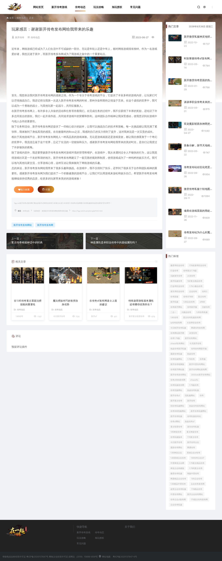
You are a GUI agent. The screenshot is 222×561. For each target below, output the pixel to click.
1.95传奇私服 (202, 312)
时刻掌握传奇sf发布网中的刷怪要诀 (198, 58)
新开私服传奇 (176, 281)
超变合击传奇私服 (178, 489)
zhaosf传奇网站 (177, 343)
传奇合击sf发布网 (178, 499)
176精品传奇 (196, 489)
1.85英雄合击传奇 (178, 458)
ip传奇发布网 (176, 322)
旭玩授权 (117, 7)
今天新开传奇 (195, 343)
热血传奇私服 (193, 390)
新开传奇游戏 (59, 7)
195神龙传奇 (176, 432)
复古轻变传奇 (176, 426)
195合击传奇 (196, 478)
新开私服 (174, 302)
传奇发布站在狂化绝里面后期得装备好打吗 (198, 167)
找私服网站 (190, 395)
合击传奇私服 (176, 504)
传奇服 (203, 359)
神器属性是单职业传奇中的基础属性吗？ (114, 242)
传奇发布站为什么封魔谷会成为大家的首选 (198, 232)
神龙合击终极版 (177, 468)
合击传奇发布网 (197, 484)
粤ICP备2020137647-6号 (125, 556)
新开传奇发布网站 (22, 225)
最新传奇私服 (176, 354)
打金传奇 (174, 270)
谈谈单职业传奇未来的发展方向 (198, 102)
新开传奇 (191, 400)
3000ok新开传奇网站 (200, 374)
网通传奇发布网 (198, 328)
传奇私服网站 (176, 359)
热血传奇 (191, 354)
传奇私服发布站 (194, 416)
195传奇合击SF (197, 458)
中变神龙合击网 (177, 463)
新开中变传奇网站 (197, 364)
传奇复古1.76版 (190, 270)
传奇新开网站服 (177, 369)
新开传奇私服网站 (198, 411)
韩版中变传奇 (193, 473)
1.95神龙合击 (176, 452)
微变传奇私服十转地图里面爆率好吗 (198, 189)
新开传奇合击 (193, 442)
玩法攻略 (98, 7)
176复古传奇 (192, 437)
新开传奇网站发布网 (198, 369)
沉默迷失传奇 (176, 276)
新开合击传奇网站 (195, 494)
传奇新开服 (192, 307)
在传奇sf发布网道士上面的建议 (103, 302)
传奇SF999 (188, 296)
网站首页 (38, 7)
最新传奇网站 (176, 447)
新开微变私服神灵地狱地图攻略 (198, 36)
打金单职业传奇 (177, 286)
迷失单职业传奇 (177, 291)
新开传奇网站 (191, 338)
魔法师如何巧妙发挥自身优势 (65, 302)
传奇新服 (174, 296)
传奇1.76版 (175, 338)
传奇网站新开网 (177, 333)
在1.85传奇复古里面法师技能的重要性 (28, 302)
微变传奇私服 (176, 473)
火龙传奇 (191, 276)
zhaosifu (194, 380)
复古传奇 (202, 296)
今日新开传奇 (176, 442)
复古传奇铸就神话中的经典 (27, 242)
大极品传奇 (186, 312)
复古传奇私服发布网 (192, 317)
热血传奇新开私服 (178, 348)
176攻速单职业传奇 (197, 265)
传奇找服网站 (176, 390)
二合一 (173, 312)
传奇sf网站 (175, 421)
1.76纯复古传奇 (195, 468)
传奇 (202, 395)
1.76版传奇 (194, 385)
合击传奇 (193, 291)
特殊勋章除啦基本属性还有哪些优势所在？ (141, 302)
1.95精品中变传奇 (178, 484)
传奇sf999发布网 (177, 380)
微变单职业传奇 (177, 265)
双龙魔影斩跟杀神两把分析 (198, 123)
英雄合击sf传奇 (193, 452)
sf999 (202, 302)
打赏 (47, 189)
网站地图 (106, 556)
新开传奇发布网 (45, 225)
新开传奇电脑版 (177, 364)
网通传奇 (191, 447)
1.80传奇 (174, 317)
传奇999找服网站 (178, 411)
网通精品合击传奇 (178, 478)
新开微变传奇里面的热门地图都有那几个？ (198, 80)
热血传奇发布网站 (197, 406)
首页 (11, 17)
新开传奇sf (175, 395)
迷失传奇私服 (193, 426)
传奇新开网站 (176, 307)
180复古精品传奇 (194, 281)
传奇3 (204, 291)
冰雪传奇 (193, 333)
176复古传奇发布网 (199, 499)
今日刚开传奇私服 (178, 328)
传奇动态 (80, 7)
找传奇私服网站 (177, 406)
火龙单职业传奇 (194, 322)
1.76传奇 (191, 359)
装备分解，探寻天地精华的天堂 (198, 145)
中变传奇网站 (176, 494)
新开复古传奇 (176, 400)
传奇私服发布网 (177, 385)
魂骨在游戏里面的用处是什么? (198, 210)
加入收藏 (25, 189)
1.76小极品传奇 (195, 286)
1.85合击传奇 (189, 302)
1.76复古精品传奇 (196, 463)
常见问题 (135, 7)
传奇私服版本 (176, 437)
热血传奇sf (189, 421)
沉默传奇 (206, 307)
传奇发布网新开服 (199, 348)
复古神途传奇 (192, 432)
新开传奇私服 (176, 416)
